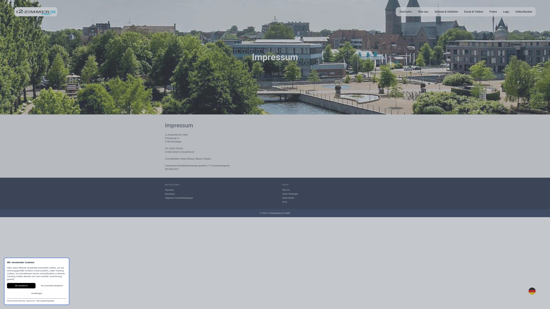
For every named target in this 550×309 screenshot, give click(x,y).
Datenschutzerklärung (16, 301)
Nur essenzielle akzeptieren (52, 285)
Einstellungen (36, 293)
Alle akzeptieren (21, 285)
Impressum (30, 301)
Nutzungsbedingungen (45, 301)
